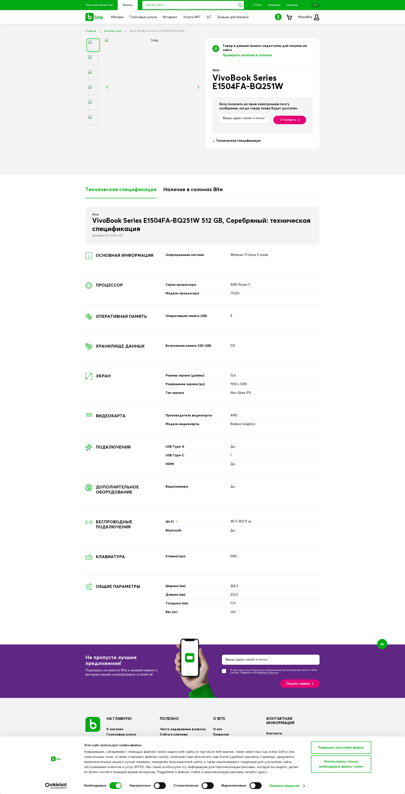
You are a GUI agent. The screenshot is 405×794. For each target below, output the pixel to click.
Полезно (169, 719)
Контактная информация (280, 721)
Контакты (274, 733)
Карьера (274, 5)
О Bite (257, 5)
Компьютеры (112, 31)
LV (315, 5)
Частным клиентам (99, 5)
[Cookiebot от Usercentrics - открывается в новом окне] (56, 786)
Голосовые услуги (121, 734)
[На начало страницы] (382, 644)
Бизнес (128, 5)
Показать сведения (284, 785)
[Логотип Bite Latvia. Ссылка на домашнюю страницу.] (94, 17)
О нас (217, 729)
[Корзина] (289, 17)
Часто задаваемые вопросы (183, 729)
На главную (119, 719)
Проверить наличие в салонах (247, 55)
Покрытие (221, 734)
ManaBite (305, 17)
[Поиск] (240, 5)
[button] (279, 16)
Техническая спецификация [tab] (121, 189)
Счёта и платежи (174, 734)
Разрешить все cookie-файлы (341, 747)
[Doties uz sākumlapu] (92, 724)
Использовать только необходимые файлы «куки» (341, 764)
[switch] (160, 785)
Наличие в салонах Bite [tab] (193, 189)
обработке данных (268, 673)
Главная (90, 31)
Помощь (292, 5)
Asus (215, 70)
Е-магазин (115, 729)
